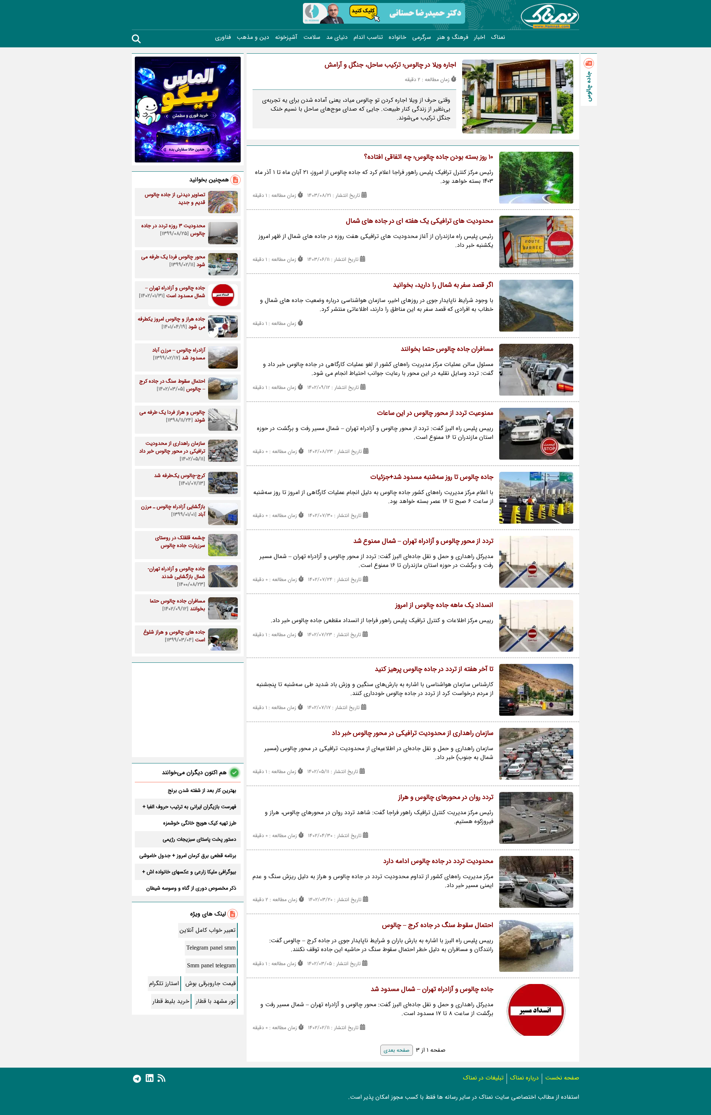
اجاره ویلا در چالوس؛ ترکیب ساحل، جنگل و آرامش (390, 65)
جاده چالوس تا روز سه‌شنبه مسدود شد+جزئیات (431, 477)
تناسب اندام (368, 37)
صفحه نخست (562, 1077)
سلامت (311, 37)
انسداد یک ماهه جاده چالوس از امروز (444, 605)
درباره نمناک (524, 1077)
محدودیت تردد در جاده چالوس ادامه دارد (438, 861)
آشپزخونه (286, 37)
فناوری (223, 37)
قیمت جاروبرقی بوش (211, 983)
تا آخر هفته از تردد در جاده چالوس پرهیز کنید (434, 669)
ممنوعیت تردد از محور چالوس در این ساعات (435, 413)
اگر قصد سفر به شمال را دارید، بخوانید (443, 285)
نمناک (498, 37)
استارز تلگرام (164, 983)
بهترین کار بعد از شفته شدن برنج (202, 790)
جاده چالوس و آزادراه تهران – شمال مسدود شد (432, 989)
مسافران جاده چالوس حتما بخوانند (447, 349)
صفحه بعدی (397, 1050)
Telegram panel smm (211, 948)
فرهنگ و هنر (452, 37)
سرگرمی (421, 37)
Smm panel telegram (211, 965)
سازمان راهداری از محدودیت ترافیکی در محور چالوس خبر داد (412, 733)
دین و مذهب (253, 37)
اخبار (479, 37)
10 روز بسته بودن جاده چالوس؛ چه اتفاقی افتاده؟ (428, 157)
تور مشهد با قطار (216, 1001)
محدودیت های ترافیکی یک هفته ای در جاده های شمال (419, 221)
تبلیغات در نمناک (483, 1077)
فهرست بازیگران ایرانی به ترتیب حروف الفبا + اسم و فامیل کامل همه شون (189, 806)
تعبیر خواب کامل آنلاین (208, 930)
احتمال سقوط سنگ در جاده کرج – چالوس (437, 925)
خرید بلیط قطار (171, 1001)
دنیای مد (337, 37)
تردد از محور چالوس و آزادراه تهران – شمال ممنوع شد (423, 541)
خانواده (397, 37)
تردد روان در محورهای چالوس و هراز (445, 797)
